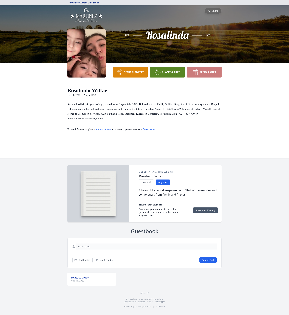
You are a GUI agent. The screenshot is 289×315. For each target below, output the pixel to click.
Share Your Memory (205, 210)
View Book (146, 182)
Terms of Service (153, 301)
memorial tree (103, 129)
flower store (149, 129)
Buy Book (163, 182)
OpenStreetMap (147, 306)
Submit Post (208, 260)
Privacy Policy (136, 301)
